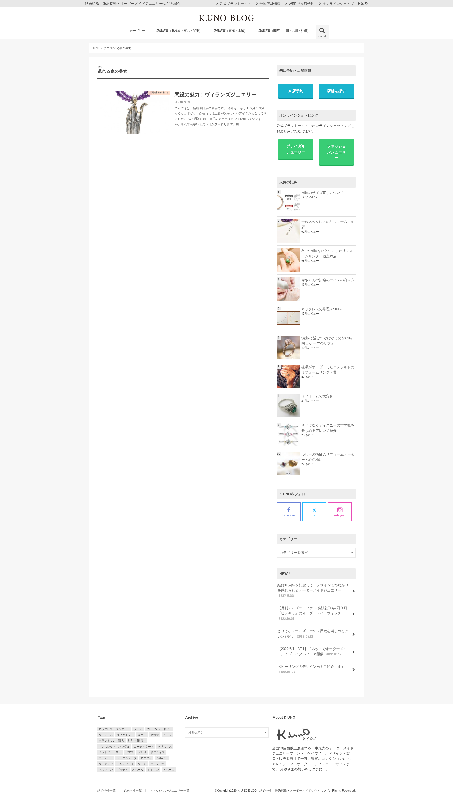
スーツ (167, 735)
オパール (137, 769)
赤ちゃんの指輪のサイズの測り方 (327, 280)
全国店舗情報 (270, 4)
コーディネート (144, 746)
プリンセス (158, 764)
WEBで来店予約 (301, 4)
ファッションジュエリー (336, 152)
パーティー (106, 758)
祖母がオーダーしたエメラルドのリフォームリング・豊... (327, 369)
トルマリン (106, 769)
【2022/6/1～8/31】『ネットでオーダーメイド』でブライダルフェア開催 (312, 651)
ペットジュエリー (110, 752)
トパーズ (168, 769)
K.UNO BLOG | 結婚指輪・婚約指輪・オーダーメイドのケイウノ (282, 790)
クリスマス (165, 746)
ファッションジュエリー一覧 (169, 790)
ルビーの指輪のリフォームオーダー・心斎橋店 (327, 457)
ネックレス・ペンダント (114, 729)
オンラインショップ (338, 4)
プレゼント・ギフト (159, 729)
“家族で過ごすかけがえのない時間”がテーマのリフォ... (326, 340)
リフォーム (106, 735)
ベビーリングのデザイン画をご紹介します (311, 669)
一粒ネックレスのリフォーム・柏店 (327, 224)
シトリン (153, 769)
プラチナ (122, 769)
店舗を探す (336, 91)
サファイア (106, 764)
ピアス (129, 752)
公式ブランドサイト (235, 4)
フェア (138, 729)
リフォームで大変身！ (319, 396)
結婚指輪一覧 (106, 790)
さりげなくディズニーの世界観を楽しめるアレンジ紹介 (327, 428)
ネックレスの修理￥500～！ (323, 309)
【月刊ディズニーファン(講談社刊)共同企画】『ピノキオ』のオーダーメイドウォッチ (314, 613)
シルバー (162, 758)
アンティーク (125, 764)
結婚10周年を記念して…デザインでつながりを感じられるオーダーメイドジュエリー (312, 590)
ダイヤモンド (125, 735)
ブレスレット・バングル (114, 746)
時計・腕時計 (136, 740)
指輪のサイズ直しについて (322, 193)
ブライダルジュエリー (295, 149)
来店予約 (295, 91)
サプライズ (158, 752)
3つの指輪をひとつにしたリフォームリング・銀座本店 (327, 253)
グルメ (142, 752)
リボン (142, 764)
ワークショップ (127, 758)
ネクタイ (146, 758)
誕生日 (142, 735)
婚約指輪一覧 (132, 790)
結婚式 (155, 735)
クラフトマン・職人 (111, 740)
